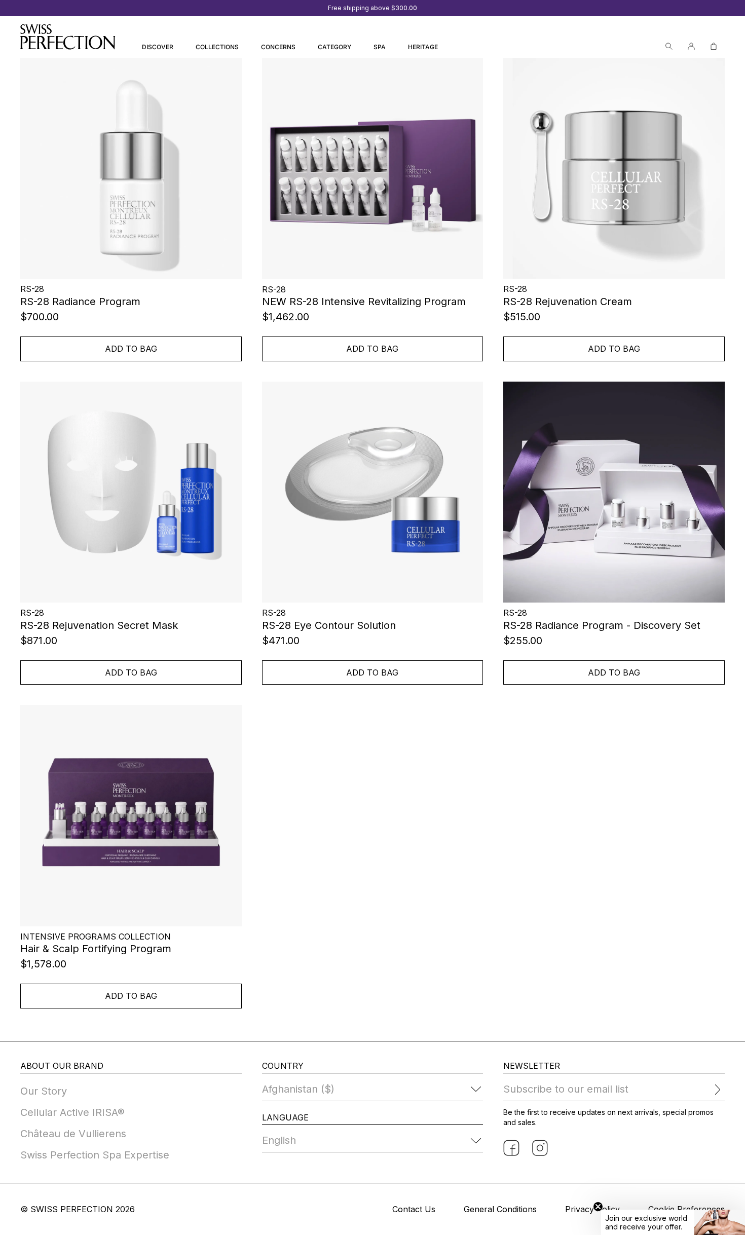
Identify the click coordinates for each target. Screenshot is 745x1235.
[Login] (691, 46)
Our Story (43, 1091)
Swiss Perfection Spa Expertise (94, 1155)
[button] (673, 1222)
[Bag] (713, 46)
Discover (157, 47)
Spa (380, 47)
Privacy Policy (592, 1209)
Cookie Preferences (686, 1209)
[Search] (669, 46)
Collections (217, 47)
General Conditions (500, 1209)
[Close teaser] (598, 1207)
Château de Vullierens (73, 1134)
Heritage (423, 47)
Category (334, 47)
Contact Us (413, 1209)
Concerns (278, 47)
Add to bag (131, 349)
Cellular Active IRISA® (72, 1112)
